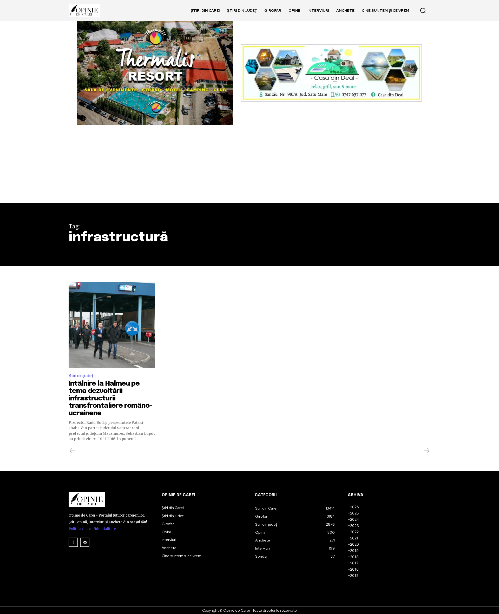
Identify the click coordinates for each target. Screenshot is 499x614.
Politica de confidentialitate (92, 529)
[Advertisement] (249, 163)
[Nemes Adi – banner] (331, 73)
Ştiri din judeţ (81, 375)
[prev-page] (73, 451)
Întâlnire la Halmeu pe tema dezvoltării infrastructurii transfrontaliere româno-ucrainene (110, 398)
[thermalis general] (155, 73)
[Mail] (84, 542)
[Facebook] (73, 542)
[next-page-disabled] (426, 451)
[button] (422, 10)
